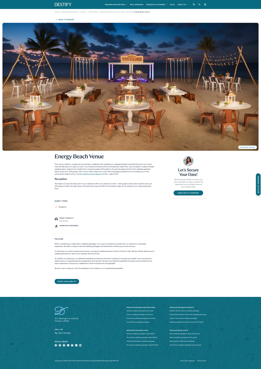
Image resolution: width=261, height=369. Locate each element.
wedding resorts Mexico (92, 174)
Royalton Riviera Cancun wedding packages (184, 311)
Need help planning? (188, 193)
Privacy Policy (201, 361)
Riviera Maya (93, 12)
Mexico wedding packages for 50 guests (183, 337)
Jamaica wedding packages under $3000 (141, 334)
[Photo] (130, 87)
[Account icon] (205, 4)
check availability (66, 281)
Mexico (83, 12)
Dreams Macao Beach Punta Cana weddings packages (188, 314)
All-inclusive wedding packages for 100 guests (185, 345)
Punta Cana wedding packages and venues (141, 318)
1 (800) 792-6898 (64, 333)
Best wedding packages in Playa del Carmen (185, 334)
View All (247, 147)
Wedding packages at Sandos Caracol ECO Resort (186, 322)
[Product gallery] (130, 87)
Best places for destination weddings (182, 341)
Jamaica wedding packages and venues (140, 311)
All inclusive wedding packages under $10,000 (142, 345)
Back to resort (66, 19)
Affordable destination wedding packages (141, 341)
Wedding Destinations (70, 12)
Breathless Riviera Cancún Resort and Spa (116, 12)
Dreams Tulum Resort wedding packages (183, 318)
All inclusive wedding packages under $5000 (142, 337)
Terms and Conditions (187, 361)
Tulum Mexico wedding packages (138, 322)
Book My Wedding (258, 184)
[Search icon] (199, 4)
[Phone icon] (194, 4)
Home (57, 12)
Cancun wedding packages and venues (140, 314)
